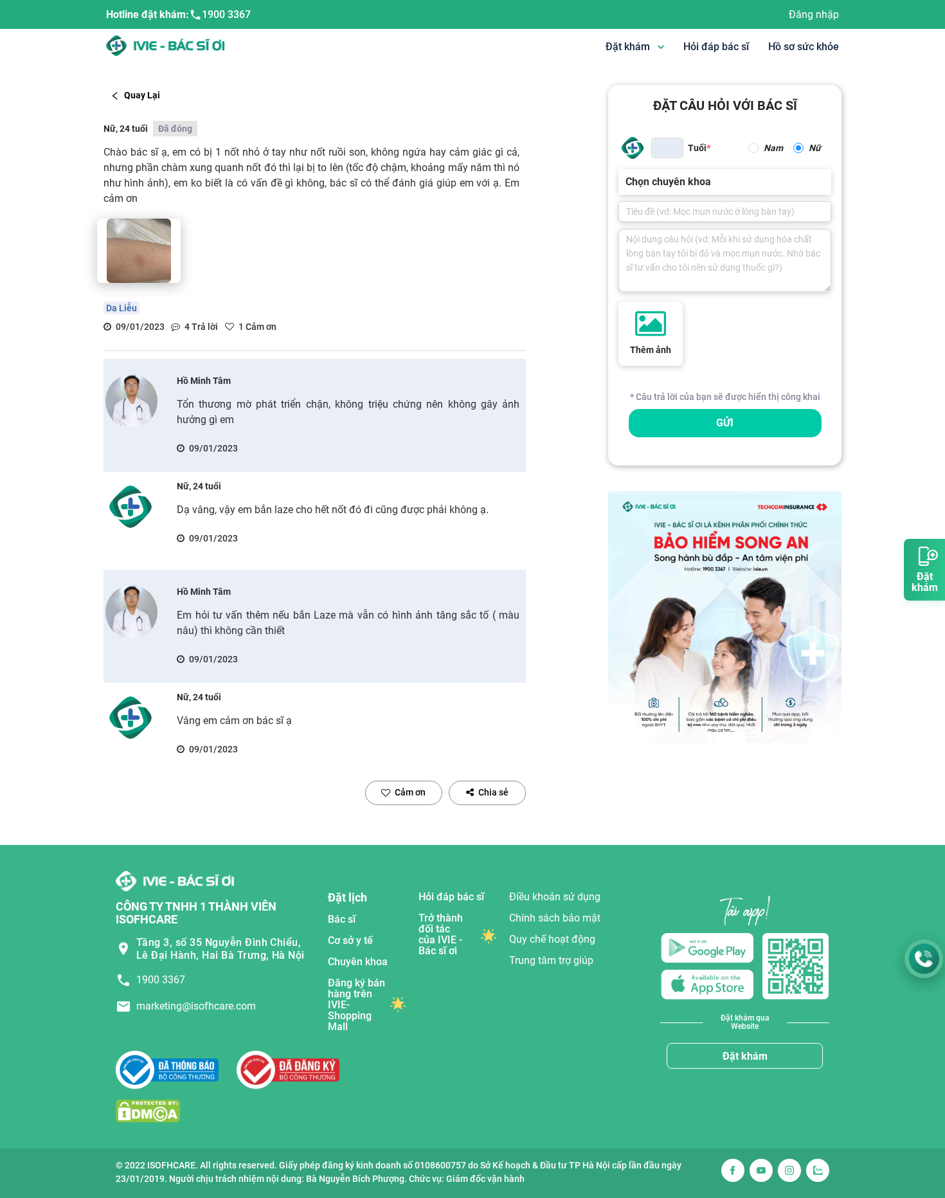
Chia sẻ (493, 792)
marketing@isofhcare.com (196, 1006)
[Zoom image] (139, 251)
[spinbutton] (667, 148)
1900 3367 (226, 14)
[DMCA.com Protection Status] (148, 1111)
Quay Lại (142, 95)
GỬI (725, 423)
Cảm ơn (410, 792)
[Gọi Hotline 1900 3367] (924, 958)
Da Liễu (121, 308)
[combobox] (627, 182)
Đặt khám (745, 1056)
